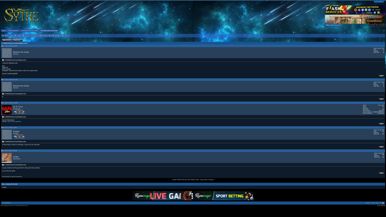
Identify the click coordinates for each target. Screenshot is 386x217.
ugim (60, 35)
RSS (383, 203)
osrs (47, 35)
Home (377, 202)
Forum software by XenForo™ (14, 205)
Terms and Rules (381, 205)
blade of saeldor (10, 35)
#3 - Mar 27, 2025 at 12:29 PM (10, 102)
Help (373, 202)
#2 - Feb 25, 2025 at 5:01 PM (10, 79)
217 (383, 106)
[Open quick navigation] (383, 30)
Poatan (16, 131)
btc (17, 35)
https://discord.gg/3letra (14, 121)
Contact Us (368, 202)
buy (21, 35)
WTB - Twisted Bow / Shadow (204, 179)
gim (43, 35)
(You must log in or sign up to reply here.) (12, 176)
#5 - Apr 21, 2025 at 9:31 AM (10, 150)
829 (383, 131)
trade (55, 35)
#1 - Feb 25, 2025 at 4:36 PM (10, 46)
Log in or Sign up (379, 1)
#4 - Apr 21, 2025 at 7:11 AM (10, 127)
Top (380, 202)
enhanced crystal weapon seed (32, 35)
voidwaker (66, 35)
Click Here (381, 110)
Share (381, 76)
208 (383, 154)
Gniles (16, 157)
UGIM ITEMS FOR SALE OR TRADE (184, 179)
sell (51, 35)
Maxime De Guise (21, 52)
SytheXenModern (6, 202)
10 (383, 49)
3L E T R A (18, 107)
